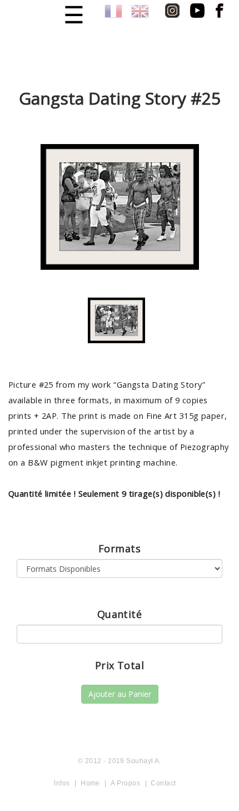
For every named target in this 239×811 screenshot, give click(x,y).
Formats (119, 548)
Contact (163, 783)
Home (90, 783)
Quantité (119, 614)
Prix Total (120, 665)
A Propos (125, 783)
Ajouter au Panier (119, 694)
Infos (61, 783)
